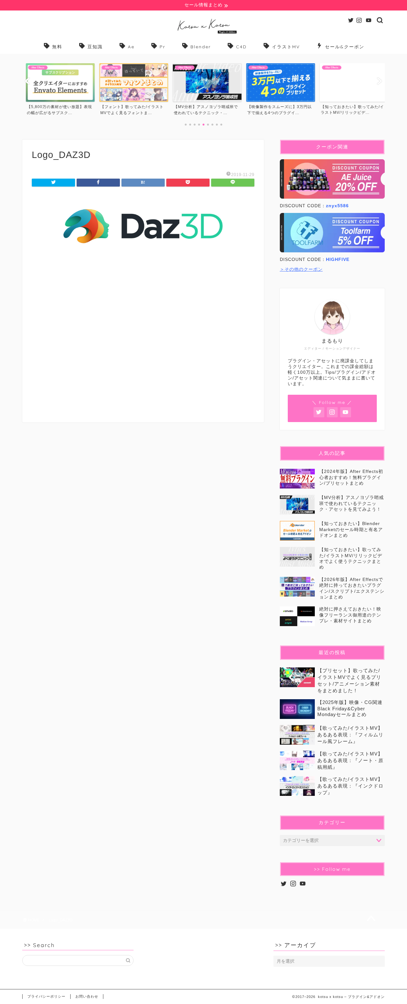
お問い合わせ (86, 996)
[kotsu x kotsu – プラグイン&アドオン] (203, 33)
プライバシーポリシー (46, 996)
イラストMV (286, 47)
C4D (241, 47)
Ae (131, 47)
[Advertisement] (143, 343)
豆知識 (95, 47)
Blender (200, 47)
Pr (162, 47)
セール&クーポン (344, 47)
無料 (57, 47)
